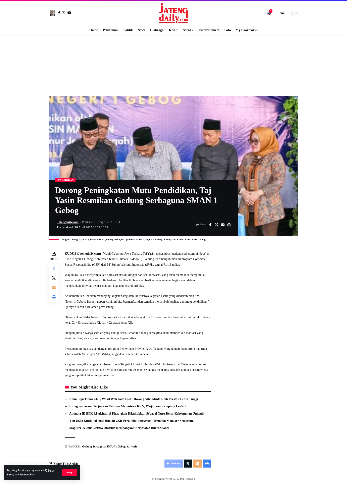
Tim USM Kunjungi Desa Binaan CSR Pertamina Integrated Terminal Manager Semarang (131, 420)
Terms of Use (26, 474)
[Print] (229, 225)
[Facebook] (59, 12)
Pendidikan (65, 180)
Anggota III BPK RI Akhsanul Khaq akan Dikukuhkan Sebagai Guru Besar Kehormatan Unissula (136, 413)
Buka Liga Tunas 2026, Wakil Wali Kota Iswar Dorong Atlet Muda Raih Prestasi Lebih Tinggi (133, 399)
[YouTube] (69, 12)
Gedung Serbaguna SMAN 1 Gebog (104, 446)
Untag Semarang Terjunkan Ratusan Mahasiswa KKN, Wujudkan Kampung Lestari (127, 406)
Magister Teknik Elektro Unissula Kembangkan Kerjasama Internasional (119, 428)
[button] (69, 472)
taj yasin (132, 446)
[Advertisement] (173, 64)
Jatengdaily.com (68, 222)
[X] (63, 12)
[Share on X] (216, 225)
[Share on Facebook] (210, 225)
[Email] (223, 225)
